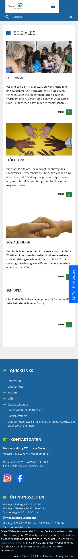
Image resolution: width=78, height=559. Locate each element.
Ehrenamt (15, 77)
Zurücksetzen (71, 17)
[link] (39, 78)
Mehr (61, 111)
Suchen (7, 17)
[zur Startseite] (16, 6)
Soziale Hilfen (18, 242)
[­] (52, 6)
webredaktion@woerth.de (27, 465)
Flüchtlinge (16, 160)
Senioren (14, 290)
